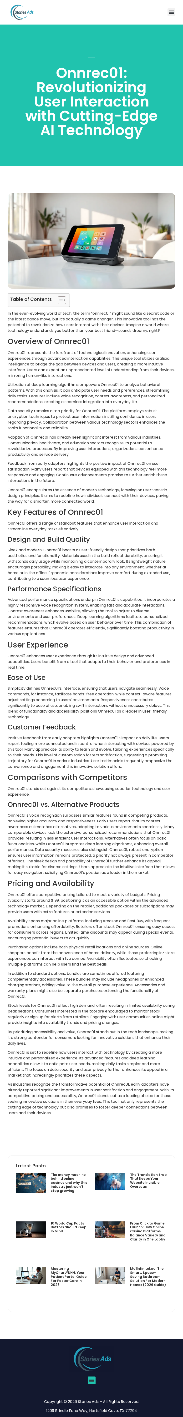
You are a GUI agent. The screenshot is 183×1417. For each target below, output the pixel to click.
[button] (171, 12)
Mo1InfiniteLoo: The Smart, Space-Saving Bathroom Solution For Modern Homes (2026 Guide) (148, 1276)
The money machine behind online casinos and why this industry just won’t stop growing (69, 1182)
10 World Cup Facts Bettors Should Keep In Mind (68, 1227)
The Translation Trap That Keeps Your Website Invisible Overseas (148, 1180)
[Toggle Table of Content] (59, 300)
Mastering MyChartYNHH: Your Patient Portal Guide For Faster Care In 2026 (69, 1276)
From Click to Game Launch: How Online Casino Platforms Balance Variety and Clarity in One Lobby (148, 1231)
